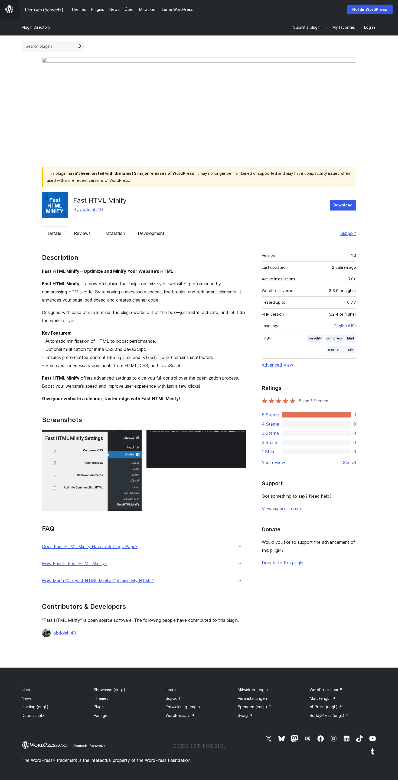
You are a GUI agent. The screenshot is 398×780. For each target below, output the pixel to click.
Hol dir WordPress (369, 9)
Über (26, 689)
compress (334, 338)
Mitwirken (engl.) (253, 689)
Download (343, 205)
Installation (114, 233)
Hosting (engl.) (35, 706)
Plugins (100, 706)
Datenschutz (33, 715)
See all (349, 462)
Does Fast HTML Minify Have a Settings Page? (90, 546)
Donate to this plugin (282, 562)
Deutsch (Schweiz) (89, 745)
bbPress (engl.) (326, 706)
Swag (245, 715)
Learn (171, 689)
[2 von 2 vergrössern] (239, 436)
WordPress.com (326, 689)
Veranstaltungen (252, 698)
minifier (334, 349)
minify (349, 349)
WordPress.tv (180, 715)
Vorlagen (102, 715)
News (27, 698)
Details (54, 233)
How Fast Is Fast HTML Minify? (74, 563)
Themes (101, 698)
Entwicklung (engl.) (183, 706)
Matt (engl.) (322, 698)
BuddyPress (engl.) (329, 715)
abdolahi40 (91, 209)
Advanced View (277, 365)
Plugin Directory (36, 27)
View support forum (281, 508)
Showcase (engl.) (109, 689)
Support (348, 233)
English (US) (345, 325)
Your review (273, 462)
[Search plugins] (79, 46)
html (350, 338)
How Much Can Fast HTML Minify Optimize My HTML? (98, 580)
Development (151, 233)
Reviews (82, 233)
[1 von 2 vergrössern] (134, 436)
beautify (315, 338)
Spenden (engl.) (255, 706)
